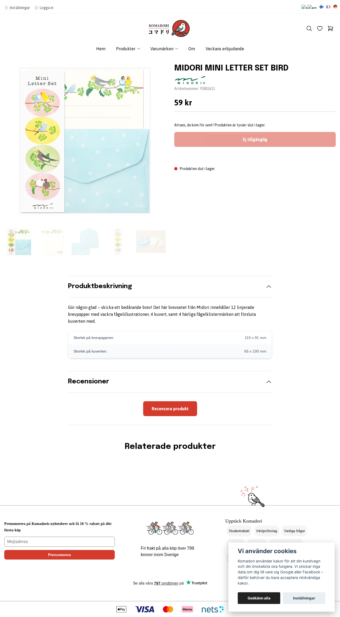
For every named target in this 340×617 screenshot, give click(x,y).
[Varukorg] (330, 28)
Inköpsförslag (266, 531)
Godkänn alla (259, 598)
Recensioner (88, 381)
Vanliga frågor (294, 531)
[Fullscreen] (85, 140)
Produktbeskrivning (100, 286)
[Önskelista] (319, 28)
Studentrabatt (239, 531)
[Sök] (309, 28)
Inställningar (304, 598)
